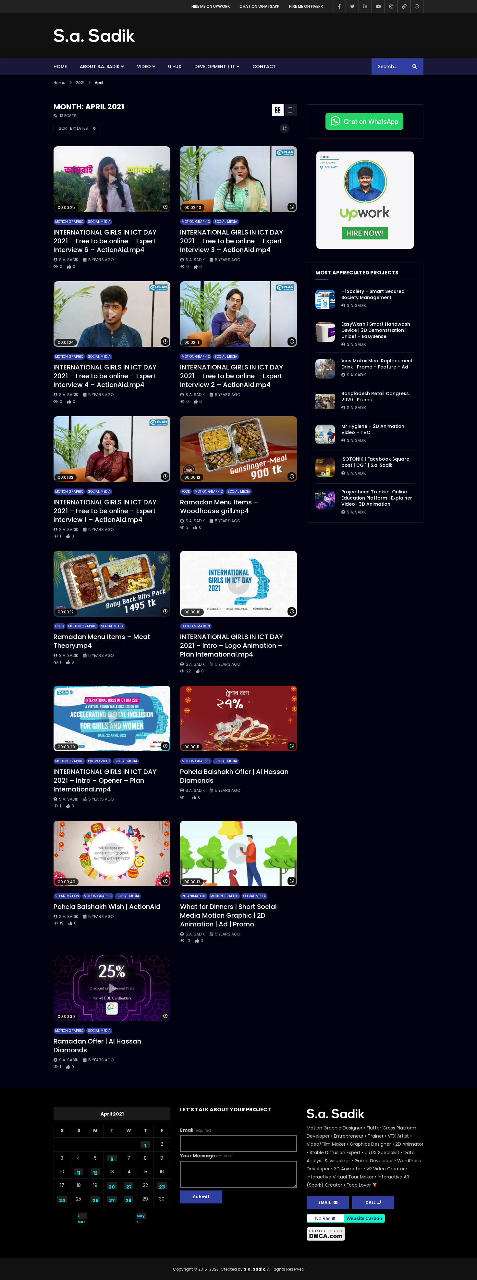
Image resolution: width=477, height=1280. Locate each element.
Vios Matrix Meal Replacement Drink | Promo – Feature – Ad (377, 363)
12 (95, 1172)
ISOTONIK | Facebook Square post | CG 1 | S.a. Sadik (375, 462)
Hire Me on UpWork (210, 6)
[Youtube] (378, 6)
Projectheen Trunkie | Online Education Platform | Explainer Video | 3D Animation (376, 498)
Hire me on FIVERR (306, 6)
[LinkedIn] (365, 6)
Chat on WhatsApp (259, 6)
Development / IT (214, 66)
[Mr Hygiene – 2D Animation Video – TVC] (325, 434)
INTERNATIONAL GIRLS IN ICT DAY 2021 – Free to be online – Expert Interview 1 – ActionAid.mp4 (105, 511)
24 (62, 1199)
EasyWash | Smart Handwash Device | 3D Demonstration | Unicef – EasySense (375, 330)
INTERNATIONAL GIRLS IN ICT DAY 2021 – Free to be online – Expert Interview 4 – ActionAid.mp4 (105, 376)
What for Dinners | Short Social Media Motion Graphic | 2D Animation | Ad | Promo (228, 915)
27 (112, 1199)
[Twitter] (352, 6)
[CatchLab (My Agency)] (404, 6)
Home (60, 66)
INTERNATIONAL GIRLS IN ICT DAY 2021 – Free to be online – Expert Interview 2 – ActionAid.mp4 (231, 376)
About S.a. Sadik (100, 66)
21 (128, 1186)
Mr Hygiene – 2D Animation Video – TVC (372, 429)
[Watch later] (416, 6)
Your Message (206, 1156)
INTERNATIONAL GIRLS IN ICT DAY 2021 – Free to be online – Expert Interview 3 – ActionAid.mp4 (231, 241)
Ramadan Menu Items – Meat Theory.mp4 (102, 641)
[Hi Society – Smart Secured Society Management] (325, 299)
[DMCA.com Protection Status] (365, 1233)
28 (128, 1199)
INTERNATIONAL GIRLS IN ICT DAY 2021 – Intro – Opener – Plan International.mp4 (105, 780)
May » (140, 1216)
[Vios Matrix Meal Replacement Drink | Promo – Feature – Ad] (325, 369)
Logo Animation (196, 626)
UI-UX (174, 66)
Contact (264, 66)
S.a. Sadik (68, 259)
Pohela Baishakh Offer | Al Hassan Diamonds (234, 776)
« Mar (81, 1216)
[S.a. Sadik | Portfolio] (94, 35)
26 (95, 1199)
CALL (371, 1202)
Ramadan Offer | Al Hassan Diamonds (97, 1046)
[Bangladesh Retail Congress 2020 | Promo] (325, 401)
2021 (80, 82)
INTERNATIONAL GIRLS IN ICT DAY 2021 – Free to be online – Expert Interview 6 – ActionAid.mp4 (105, 241)
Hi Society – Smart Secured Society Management (373, 294)
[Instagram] (391, 6)
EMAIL (326, 1202)
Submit (201, 1197)
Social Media (99, 221)
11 (78, 1172)
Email (195, 1130)
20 (112, 1186)
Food (186, 491)
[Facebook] (339, 6)
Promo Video (99, 761)
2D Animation (67, 896)
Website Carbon (364, 1218)
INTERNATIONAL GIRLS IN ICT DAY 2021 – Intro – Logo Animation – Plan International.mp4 (231, 645)
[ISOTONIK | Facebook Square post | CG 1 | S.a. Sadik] (325, 467)
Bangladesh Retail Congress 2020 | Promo (375, 396)
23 (162, 1186)
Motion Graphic (69, 221)
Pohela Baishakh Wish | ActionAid (107, 906)
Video (144, 66)
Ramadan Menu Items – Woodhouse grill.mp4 (219, 506)
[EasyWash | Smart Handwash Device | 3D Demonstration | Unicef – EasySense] (325, 332)
